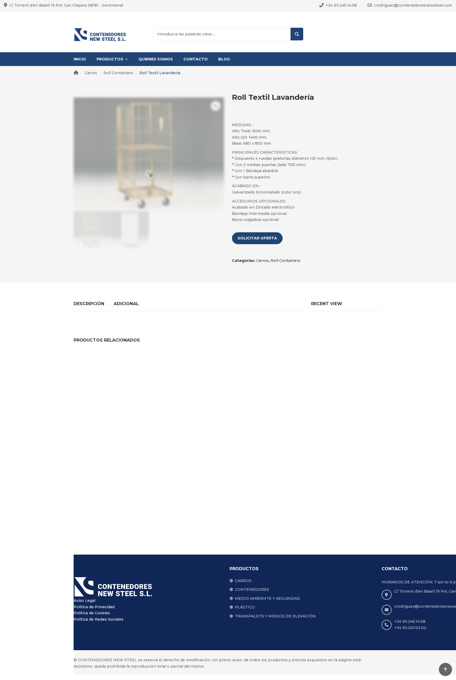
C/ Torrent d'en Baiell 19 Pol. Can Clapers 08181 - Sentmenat (66, 5)
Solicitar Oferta (257, 238)
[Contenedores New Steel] (100, 34)
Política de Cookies (92, 613)
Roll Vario (289, 428)
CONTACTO (195, 59)
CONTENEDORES (252, 589)
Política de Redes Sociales (99, 619)
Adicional (126, 303)
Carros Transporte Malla (103, 520)
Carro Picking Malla (103, 428)
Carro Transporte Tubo (227, 428)
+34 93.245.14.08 (341, 5)
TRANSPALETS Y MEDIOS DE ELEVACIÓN (275, 616)
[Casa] (76, 73)
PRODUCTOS (110, 59)
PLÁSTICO (245, 607)
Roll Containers (118, 72)
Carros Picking (165, 428)
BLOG (224, 59)
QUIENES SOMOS (156, 59)
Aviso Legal (84, 600)
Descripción (89, 303)
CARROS (243, 580)
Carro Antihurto (351, 428)
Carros (91, 72)
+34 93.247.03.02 (410, 627)
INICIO (80, 59)
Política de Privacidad (94, 607)
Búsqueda (297, 34)
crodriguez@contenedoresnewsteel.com (413, 5)
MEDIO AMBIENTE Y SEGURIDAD (267, 598)
